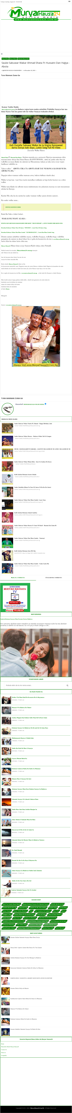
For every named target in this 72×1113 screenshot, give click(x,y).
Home (2, 1044)
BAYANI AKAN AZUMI (57, 904)
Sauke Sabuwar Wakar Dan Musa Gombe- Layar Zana (30, 500)
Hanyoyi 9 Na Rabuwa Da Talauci (21, 707)
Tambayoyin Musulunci (8, 924)
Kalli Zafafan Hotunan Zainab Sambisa (25, 513)
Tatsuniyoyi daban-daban (35, 924)
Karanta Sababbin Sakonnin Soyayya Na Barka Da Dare (25, 1029)
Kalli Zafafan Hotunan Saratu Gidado (25, 474)
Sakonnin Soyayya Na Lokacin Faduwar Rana (25, 799)
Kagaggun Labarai (7, 914)
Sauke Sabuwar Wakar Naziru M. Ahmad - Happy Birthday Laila (33, 423)
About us (3, 1052)
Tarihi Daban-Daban (21, 924)
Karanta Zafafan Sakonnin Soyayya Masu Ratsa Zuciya (25, 937)
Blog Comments (19, 577)
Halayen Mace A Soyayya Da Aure (21, 779)
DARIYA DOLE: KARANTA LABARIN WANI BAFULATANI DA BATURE (31, 978)
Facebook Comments (54, 577)
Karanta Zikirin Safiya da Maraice (19, 988)
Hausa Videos (13, 58)
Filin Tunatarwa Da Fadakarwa (43, 911)
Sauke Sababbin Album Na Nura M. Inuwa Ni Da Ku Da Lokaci (32, 487)
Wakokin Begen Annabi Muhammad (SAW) (29, 928)
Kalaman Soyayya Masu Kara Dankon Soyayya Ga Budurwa (29, 789)
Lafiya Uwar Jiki (17, 918)
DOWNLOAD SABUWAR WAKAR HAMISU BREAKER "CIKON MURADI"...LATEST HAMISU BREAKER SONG (32, 223)
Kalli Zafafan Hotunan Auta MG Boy (25, 551)
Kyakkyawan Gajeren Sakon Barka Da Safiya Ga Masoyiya (26, 998)
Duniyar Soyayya (6, 911)
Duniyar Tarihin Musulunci (20, 911)
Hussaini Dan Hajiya (16, 157)
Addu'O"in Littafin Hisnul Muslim (11, 904)
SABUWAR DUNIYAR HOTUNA (47, 918)
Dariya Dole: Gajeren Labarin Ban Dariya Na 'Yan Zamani (26, 947)
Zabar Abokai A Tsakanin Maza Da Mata (23, 819)
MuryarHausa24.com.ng (8, 109)
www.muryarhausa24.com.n (13, 305)
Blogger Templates (35, 1111)
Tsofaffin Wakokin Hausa (50, 924)
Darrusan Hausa (63, 907)
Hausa (7, 289)
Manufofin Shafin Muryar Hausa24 (10, 1046)
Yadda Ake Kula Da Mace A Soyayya (22, 748)
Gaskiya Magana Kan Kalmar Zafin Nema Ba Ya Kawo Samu (29, 717)
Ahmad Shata (5, 157)
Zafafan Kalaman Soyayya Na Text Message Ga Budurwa (25, 958)
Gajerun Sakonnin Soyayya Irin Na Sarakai (23, 890)
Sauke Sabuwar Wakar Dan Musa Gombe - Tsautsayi (29, 538)
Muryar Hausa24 (5, 246)
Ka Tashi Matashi (17, 850)
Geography (4, 1055)
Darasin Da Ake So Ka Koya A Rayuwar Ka (24, 860)
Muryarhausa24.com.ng (24, 250)
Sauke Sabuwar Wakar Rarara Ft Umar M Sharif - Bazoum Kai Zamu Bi (35, 525)
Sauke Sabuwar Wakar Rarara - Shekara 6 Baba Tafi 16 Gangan (32, 436)
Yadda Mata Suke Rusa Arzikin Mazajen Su (24, 809)
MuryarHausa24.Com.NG (37, 1108)
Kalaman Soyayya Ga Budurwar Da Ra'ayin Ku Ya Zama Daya (30, 728)
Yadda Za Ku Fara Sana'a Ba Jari (21, 881)
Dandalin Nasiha (52, 907)
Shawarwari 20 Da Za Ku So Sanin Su (23, 830)
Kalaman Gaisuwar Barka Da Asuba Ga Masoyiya (26, 768)
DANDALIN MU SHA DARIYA (38, 907)
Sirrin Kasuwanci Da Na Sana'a (58, 921)
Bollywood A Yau (23, 907)
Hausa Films (5, 58)
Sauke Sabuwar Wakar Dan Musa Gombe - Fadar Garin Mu (31, 563)
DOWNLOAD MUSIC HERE (13, 207)
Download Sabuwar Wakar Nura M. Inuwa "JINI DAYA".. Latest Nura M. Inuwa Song (23, 228)
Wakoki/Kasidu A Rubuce (9, 928)
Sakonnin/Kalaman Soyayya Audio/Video (37, 921)
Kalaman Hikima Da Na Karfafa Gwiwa (24, 914)
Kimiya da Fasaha (41, 914)
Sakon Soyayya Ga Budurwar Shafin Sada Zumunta (27, 870)
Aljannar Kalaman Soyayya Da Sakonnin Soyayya (35, 904)
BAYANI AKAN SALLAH (9, 907)
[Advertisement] (31, 38)
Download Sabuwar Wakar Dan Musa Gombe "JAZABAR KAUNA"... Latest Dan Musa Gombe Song (27, 232)
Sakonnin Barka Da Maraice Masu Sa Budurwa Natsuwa (28, 840)
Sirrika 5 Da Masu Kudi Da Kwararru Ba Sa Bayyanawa (28, 697)
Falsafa (31, 911)
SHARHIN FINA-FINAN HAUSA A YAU (13, 921)
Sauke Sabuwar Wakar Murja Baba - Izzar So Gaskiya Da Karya (32, 462)
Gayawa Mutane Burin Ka (19, 758)
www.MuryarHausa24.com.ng (61, 239)
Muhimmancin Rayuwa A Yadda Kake (23, 738)
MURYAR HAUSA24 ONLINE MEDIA (34, 404)
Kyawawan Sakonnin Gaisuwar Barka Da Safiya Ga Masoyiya (26, 968)
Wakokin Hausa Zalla (23, 58)
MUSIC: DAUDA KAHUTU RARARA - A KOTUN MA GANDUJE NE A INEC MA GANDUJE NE (42, 449)
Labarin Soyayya (6, 918)
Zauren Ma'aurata (60, 928)
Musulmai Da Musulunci (30, 918)
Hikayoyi (63, 911)
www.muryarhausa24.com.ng (29, 273)
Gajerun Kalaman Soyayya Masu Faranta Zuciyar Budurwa (16, 619)
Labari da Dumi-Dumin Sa (55, 914)
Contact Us (4, 1049)
